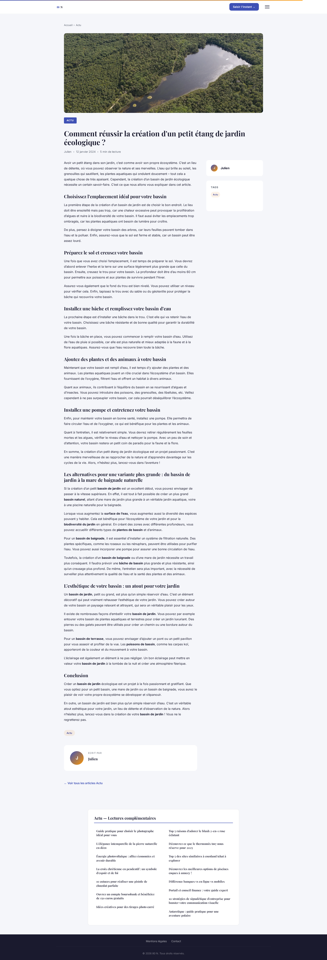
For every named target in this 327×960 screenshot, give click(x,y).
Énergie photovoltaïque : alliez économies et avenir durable (125, 858)
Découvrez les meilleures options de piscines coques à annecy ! (198, 871)
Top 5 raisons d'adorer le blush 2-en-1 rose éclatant (197, 833)
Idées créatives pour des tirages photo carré (125, 907)
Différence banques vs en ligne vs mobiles (197, 881)
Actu (78, 25)
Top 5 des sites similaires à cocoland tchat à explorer (197, 858)
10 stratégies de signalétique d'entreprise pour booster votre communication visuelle (199, 901)
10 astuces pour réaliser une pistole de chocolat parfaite (121, 883)
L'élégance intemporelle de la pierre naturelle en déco (126, 846)
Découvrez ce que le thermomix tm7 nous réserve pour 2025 (196, 846)
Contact (176, 941)
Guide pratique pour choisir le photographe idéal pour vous (125, 833)
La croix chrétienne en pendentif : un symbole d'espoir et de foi (126, 871)
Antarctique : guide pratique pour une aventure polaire (194, 913)
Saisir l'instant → (244, 6)
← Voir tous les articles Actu (83, 783)
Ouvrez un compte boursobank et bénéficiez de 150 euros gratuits (125, 896)
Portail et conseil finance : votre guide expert (198, 890)
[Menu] (267, 7)
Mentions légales (156, 941)
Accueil (68, 25)
